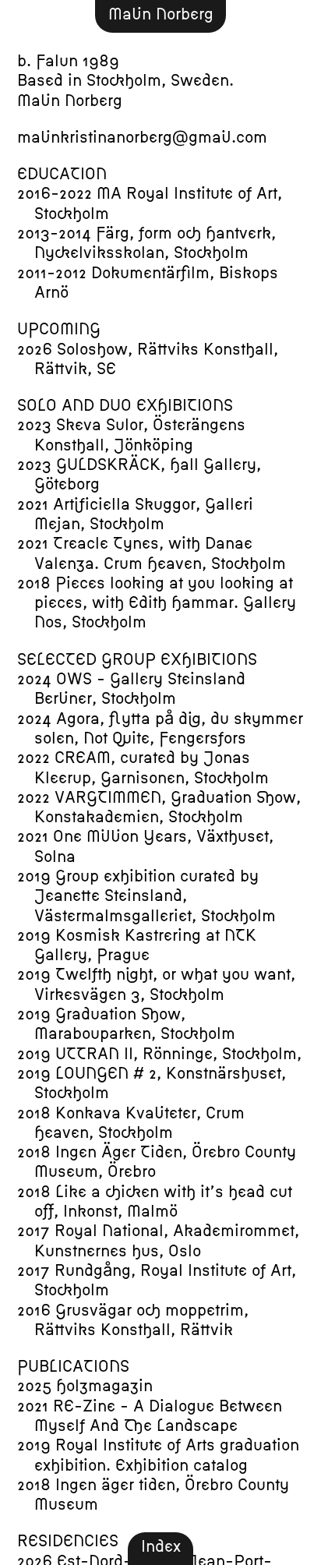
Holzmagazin (104, 1385)
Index (161, 1546)
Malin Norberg (160, 14)
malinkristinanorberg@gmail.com (142, 137)
